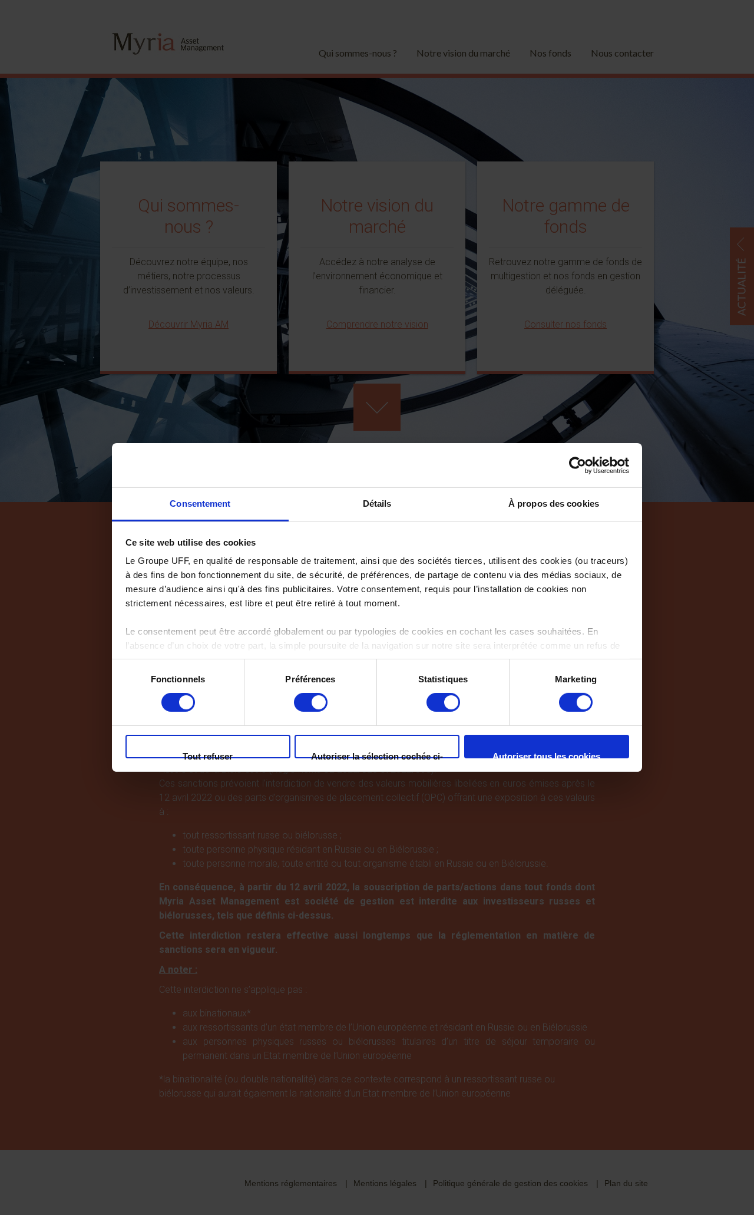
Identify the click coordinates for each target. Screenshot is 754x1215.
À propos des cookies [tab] (553, 503)
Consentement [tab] (200, 503)
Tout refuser (208, 754)
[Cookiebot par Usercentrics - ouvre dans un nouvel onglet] (577, 465)
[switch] (311, 702)
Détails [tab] (377, 503)
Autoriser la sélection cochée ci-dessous (377, 754)
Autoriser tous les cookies (546, 754)
